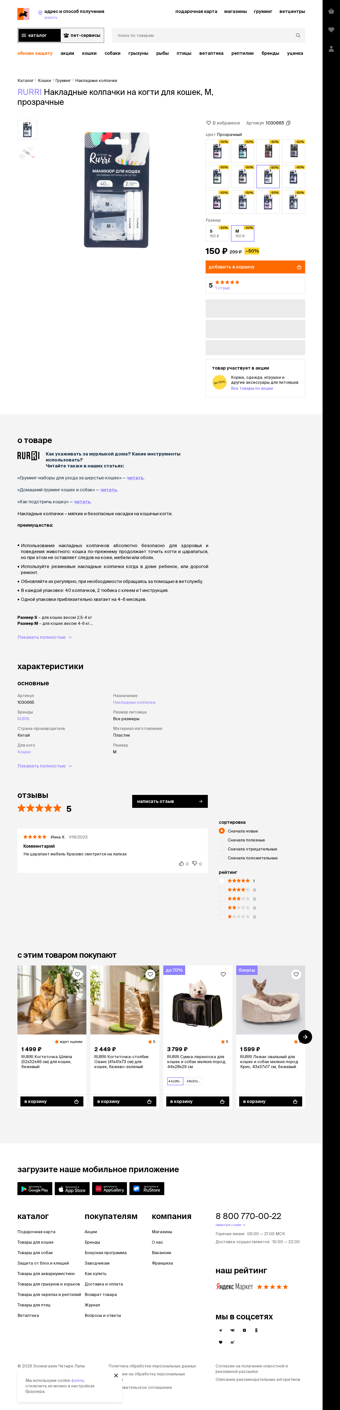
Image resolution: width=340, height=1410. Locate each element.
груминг (263, 11)
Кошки (89, 53)
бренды (270, 53)
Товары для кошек (35, 1242)
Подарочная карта (36, 1231)
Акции (91, 1231)
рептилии (242, 53)
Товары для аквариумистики (46, 1273)
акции (67, 53)
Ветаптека (211, 53)
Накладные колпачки (134, 702)
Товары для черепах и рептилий (49, 1294)
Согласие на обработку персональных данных (147, 1377)
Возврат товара (101, 1294)
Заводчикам (97, 1263)
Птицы (184, 53)
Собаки (112, 53)
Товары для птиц (34, 1305)
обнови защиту (35, 53)
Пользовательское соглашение (140, 1387)
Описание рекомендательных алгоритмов (258, 1379)
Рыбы (162, 53)
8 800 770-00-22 (248, 1216)
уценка (295, 53)
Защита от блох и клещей (43, 1263)
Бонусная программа (106, 1252)
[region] (161, 53)
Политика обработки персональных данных (152, 1366)
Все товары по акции (252, 388)
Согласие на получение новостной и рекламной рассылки (252, 1369)
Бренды (92, 1242)
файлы (77, 1380)
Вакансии (161, 1252)
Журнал (92, 1305)
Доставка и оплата (104, 1284)
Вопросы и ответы (103, 1315)
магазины (235, 11)
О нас (157, 1242)
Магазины (162, 1231)
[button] (255, 285)
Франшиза (162, 1263)
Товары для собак (35, 1252)
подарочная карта (196, 11)
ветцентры (292, 11)
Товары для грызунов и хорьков (48, 1284)
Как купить (96, 1273)
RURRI (29, 91)
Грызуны (138, 53)
